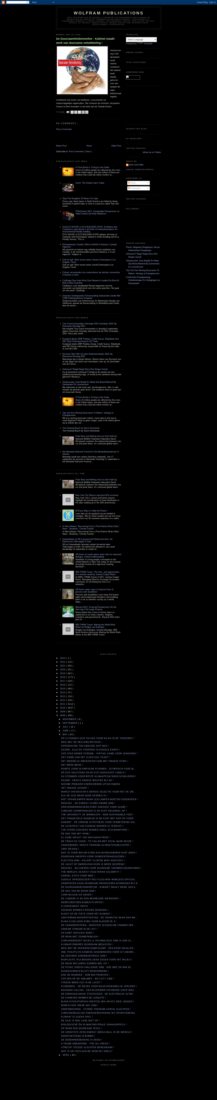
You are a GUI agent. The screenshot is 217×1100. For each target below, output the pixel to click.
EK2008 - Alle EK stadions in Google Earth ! (90, 750)
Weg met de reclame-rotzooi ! (81, 742)
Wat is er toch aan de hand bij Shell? (86, 1051)
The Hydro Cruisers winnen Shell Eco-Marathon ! (95, 830)
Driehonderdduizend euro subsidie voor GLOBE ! (94, 807)
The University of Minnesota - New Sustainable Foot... (98, 814)
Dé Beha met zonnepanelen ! (80, 936)
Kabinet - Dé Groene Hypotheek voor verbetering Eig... (99, 822)
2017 (63, 681)
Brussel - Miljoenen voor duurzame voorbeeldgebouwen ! (101, 868)
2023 (63, 658)
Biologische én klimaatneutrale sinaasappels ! (94, 1024)
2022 (63, 662)
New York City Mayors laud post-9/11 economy (97, 495)
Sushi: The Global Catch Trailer (89, 183)
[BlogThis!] (75, 112)
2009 (63, 711)
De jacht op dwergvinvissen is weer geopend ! (93, 864)
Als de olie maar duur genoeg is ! (84, 795)
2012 (63, 700)
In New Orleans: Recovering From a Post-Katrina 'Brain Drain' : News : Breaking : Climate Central (91, 527)
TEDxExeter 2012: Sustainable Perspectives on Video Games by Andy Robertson (97, 212)
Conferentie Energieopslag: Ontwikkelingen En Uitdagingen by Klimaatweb (143, 280)
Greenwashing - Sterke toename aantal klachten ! (96, 1009)
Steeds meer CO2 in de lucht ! (81, 982)
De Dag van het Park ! (75, 833)
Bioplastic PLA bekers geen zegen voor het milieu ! (96, 959)
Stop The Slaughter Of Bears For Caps (80, 198)
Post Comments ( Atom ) (80, 151)
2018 (63, 677)
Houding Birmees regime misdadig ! (85, 910)
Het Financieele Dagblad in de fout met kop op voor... (98, 818)
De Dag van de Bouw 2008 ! (78, 891)
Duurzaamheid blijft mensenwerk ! (85, 971)
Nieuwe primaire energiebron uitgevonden (90, 784)
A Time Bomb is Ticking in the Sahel (92, 167)
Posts (133, 183)
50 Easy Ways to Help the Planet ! (91, 511)
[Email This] (72, 112)
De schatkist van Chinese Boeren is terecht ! (92, 826)
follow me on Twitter (152, 152)
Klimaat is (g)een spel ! (77, 1017)
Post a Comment (64, 129)
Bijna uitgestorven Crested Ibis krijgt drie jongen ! (97, 1001)
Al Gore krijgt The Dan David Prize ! (86, 837)
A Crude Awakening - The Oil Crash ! (85, 1043)
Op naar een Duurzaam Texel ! (81, 1028)
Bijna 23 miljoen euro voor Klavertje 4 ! (89, 921)
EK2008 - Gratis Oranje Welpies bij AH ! (87, 780)
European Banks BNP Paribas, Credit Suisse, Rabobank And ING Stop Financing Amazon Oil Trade (90, 340)
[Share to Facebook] (83, 112)
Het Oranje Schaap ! (75, 788)
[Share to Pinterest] (86, 112)
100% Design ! (70, 849)
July (66, 727)
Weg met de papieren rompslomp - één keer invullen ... (99, 948)
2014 (63, 692)
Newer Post (61, 146)
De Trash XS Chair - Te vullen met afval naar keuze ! (97, 841)
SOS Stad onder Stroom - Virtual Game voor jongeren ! (99, 753)
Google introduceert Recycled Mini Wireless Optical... (99, 879)
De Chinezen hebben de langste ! (83, 998)
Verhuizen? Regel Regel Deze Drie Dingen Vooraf (85, 369)
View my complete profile (140, 169)
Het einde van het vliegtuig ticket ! (85, 757)
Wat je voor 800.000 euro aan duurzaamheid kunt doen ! (99, 853)
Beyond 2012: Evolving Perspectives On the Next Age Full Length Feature (95, 608)
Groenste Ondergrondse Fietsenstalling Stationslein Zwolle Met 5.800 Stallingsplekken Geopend (91, 297)
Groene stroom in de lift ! (79, 929)
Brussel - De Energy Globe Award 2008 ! (88, 803)
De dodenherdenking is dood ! (81, 1040)
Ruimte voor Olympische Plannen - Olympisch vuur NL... (99, 769)
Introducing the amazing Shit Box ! (85, 746)
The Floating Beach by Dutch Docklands (81, 428)
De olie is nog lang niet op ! (80, 1020)
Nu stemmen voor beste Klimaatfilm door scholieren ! (98, 776)
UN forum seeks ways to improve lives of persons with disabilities (94, 590)
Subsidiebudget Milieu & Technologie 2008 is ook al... (97, 940)
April (67, 1055)
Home (89, 146)
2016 (63, 685)
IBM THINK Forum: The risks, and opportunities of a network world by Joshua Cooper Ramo (97, 573)
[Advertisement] (74, 137)
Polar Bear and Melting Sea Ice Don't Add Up (96, 436)
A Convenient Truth (74, 906)
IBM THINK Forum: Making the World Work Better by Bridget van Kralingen (95, 625)
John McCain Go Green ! (77, 895)
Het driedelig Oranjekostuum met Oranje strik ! (94, 761)
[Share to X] (79, 112)
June (66, 730)
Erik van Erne (136, 165)
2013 (63, 696)
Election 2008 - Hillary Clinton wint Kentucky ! (93, 860)
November (70, 719)
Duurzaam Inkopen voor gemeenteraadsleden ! (93, 856)
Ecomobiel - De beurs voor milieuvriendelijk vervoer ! (99, 986)
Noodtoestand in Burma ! (78, 1036)
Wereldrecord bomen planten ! (82, 902)
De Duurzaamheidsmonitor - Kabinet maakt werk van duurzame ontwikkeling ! (85, 40)
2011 (63, 704)
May (65, 734)
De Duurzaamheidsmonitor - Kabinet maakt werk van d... (99, 887)
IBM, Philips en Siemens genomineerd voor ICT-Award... (98, 952)
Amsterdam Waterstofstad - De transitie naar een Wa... (99, 917)
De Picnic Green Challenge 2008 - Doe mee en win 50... (97, 967)
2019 (63, 673)
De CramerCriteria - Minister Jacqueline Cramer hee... (98, 925)
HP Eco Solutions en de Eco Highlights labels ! (93, 772)
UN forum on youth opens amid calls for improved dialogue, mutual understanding (98, 555)
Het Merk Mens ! (72, 765)
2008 (63, 715)
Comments (135, 188)
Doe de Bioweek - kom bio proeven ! (85, 975)
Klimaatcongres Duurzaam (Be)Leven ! (87, 944)
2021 (63, 666)
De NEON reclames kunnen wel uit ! (85, 963)
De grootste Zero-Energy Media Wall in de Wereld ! (96, 1032)
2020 (63, 669)
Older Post (116, 146)
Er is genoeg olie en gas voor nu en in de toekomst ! (98, 738)
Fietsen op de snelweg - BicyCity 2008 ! (87, 978)
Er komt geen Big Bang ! (77, 933)
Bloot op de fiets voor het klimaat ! (86, 914)
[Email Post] (68, 112)
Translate (148, 43)
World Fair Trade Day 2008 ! (79, 1005)
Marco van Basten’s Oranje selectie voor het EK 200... (98, 792)
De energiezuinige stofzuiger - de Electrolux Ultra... (98, 994)
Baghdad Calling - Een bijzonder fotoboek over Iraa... (98, 990)
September (70, 723)
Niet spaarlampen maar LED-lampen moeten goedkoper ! (99, 799)
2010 (63, 708)
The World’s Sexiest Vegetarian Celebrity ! (91, 872)
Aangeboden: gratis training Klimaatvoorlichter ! (96, 845)
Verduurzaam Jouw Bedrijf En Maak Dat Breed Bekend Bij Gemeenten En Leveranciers (142, 263)
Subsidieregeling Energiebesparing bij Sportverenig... (99, 1013)
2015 (63, 688)
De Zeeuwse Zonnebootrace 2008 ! (84, 956)
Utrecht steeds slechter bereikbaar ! (87, 1047)
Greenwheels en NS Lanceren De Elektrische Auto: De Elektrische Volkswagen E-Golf (87, 540)
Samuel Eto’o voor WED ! (78, 876)
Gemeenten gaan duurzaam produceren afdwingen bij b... (100, 883)
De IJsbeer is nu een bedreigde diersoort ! (90, 898)
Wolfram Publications (109, 13)
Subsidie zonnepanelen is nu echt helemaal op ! (94, 811)
